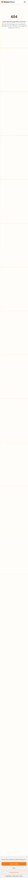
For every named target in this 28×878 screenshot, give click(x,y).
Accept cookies (14, 864)
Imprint (21, 875)
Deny (14, 868)
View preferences (14, 872)
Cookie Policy (9, 875)
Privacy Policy (15, 875)
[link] (11, 1)
